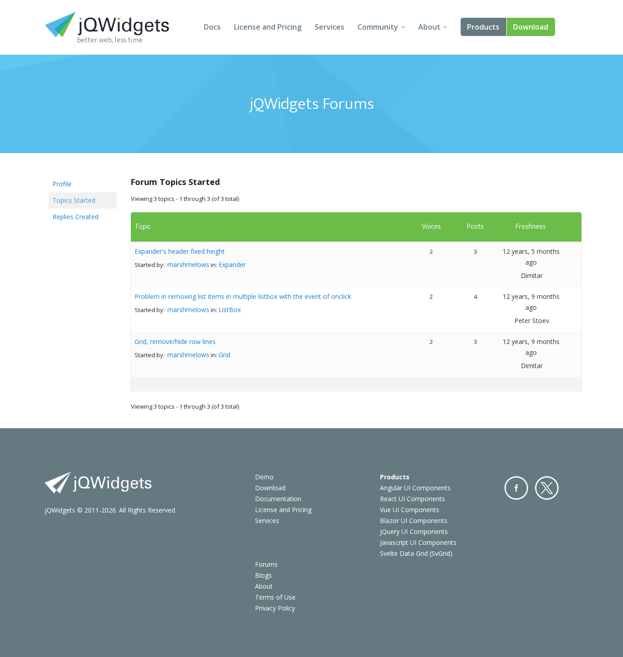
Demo (264, 476)
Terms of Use (275, 597)
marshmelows (188, 264)
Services (329, 27)
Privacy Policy (275, 608)
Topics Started (73, 200)
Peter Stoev (531, 320)
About (429, 27)
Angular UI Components (415, 487)
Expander (232, 264)
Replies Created (75, 216)
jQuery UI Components (414, 531)
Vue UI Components (409, 509)
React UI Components (412, 498)
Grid (224, 354)
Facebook (516, 488)
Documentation (278, 498)
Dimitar (532, 275)
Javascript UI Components (418, 542)
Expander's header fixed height (180, 251)
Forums (266, 564)
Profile (62, 184)
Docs (212, 27)
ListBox (229, 309)
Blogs (263, 575)
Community (378, 27)
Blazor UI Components (413, 520)
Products (483, 27)
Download (530, 27)
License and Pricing (267, 27)
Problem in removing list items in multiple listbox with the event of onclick (243, 296)
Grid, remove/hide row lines (175, 341)
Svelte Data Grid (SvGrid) (416, 553)
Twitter (547, 488)
